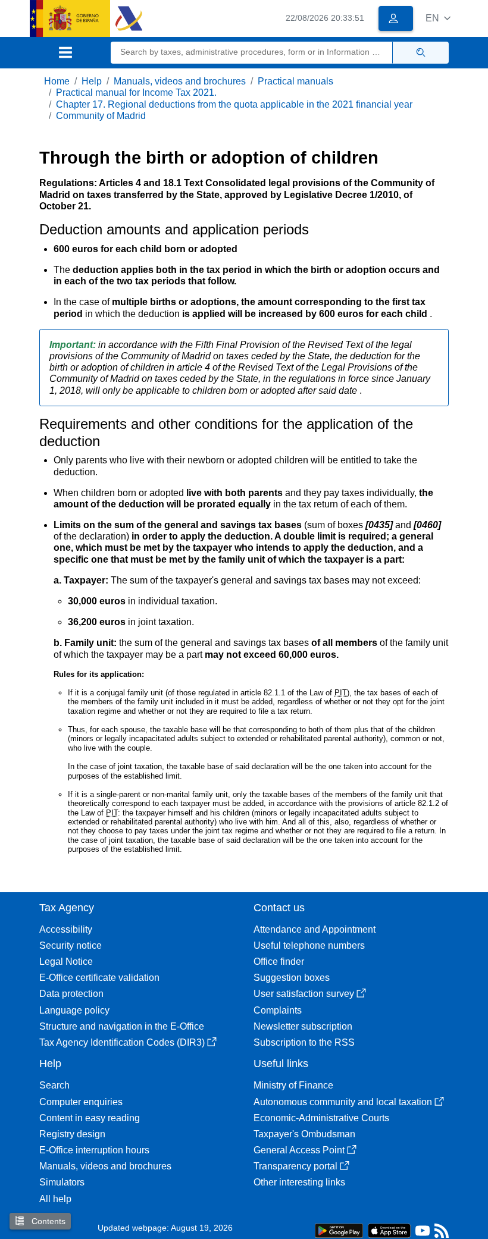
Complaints (278, 1010)
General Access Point (299, 1150)
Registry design (72, 1134)
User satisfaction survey (304, 994)
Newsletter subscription (303, 1026)
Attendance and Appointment (315, 929)
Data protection (71, 994)
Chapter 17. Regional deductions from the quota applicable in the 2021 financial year (234, 104)
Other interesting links (299, 1182)
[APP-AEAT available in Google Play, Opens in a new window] (339, 1230)
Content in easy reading (89, 1118)
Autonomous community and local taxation (343, 1102)
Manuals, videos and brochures (180, 81)
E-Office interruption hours (94, 1150)
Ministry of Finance (293, 1085)
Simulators (62, 1182)
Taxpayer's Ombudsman (304, 1134)
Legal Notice (66, 961)
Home (57, 81)
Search (54, 1085)
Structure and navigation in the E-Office (121, 1026)
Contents (47, 1221)
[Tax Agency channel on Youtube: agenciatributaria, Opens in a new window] (422, 1233)
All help (55, 1199)
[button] (438, 18)
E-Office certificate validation (99, 978)
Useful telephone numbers (309, 945)
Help (92, 81)
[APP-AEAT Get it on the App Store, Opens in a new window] (389, 1230)
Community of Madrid (101, 116)
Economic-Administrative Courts (321, 1118)
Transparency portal (295, 1166)
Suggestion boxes (292, 978)
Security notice (70, 945)
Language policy (74, 1010)
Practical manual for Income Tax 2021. (136, 92)
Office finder (279, 961)
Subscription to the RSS (304, 1042)
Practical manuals (295, 81)
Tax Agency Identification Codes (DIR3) (122, 1042)
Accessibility (65, 929)
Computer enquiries (81, 1102)
